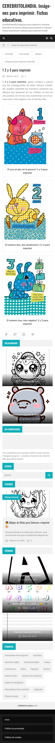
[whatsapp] (24, 334)
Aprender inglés (12, 662)
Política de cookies (13, 737)
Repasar (35, 669)
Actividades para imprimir (16, 655)
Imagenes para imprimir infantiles (20, 62)
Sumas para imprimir (31, 676)
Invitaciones (10, 669)
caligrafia (38, 689)
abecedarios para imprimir (17, 689)
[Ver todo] (24, 696)
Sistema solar (11, 676)
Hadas (47, 662)
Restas (47, 669)
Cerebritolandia (25, 706)
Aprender (37, 655)
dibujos (38, 54)
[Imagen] (27, 504)
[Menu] (3, 38)
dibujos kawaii (11, 497)
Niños (23, 669)
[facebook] (6, 334)
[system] (47, 38)
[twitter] (15, 334)
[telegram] (32, 334)
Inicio (7, 720)
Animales (9, 54)
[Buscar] (51, 38)
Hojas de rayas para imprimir (24, 45)
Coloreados (24, 54)
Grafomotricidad (31, 662)
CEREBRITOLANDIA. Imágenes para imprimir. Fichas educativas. (26, 12)
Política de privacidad (14, 728)
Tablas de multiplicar (14, 682)
